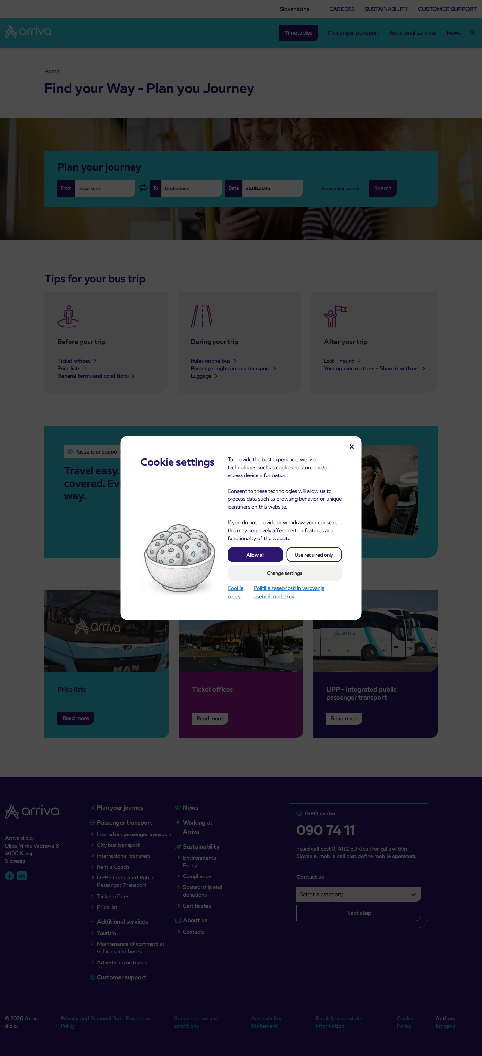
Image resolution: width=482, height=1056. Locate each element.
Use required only (314, 555)
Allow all (255, 555)
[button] (352, 446)
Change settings (284, 573)
